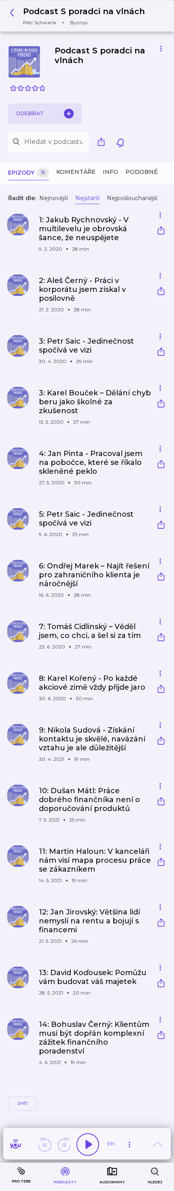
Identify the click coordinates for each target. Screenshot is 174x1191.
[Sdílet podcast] (103, 142)
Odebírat (30, 113)
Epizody (26, 172)
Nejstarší (87, 198)
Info (110, 171)
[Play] (88, 1144)
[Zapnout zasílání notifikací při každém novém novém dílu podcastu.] (120, 142)
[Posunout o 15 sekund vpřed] (64, 1144)
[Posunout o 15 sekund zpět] (44, 1144)
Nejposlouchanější (132, 198)
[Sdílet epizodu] (161, 231)
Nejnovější (53, 198)
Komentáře (75, 171)
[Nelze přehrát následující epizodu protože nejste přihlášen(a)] (111, 1144)
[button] (79, 16)
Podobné (141, 171)
